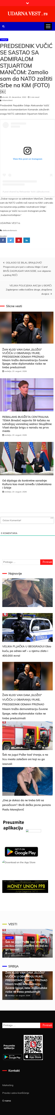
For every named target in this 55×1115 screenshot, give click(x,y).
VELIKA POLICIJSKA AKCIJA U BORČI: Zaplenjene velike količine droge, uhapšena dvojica (29, 289)
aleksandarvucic (9, 230)
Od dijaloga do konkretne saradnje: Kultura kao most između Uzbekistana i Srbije (26, 484)
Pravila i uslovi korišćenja (15, 1092)
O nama (6, 1100)
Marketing (7, 1085)
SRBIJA (4, 40)
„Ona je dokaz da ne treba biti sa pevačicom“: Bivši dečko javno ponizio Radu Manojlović (26, 804)
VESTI (12, 924)
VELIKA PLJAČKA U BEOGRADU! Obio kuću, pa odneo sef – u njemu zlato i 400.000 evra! (26, 651)
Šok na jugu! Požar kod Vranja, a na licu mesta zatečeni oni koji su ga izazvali (25, 759)
